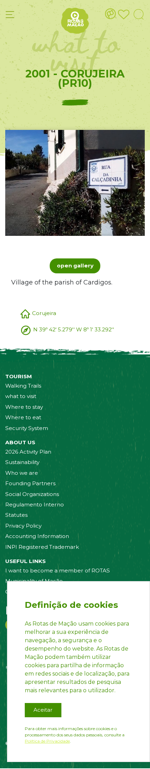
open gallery (75, 265)
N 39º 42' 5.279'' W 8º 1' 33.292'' (73, 329)
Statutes (16, 515)
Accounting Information (37, 536)
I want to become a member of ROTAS (57, 570)
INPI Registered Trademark (42, 547)
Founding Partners (30, 483)
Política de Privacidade (47, 741)
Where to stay (24, 407)
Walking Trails (23, 385)
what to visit (20, 396)
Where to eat (23, 417)
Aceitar (43, 709)
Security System (26, 428)
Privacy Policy (23, 525)
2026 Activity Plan (28, 451)
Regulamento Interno (34, 504)
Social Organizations (32, 494)
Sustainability (22, 462)
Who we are (21, 473)
